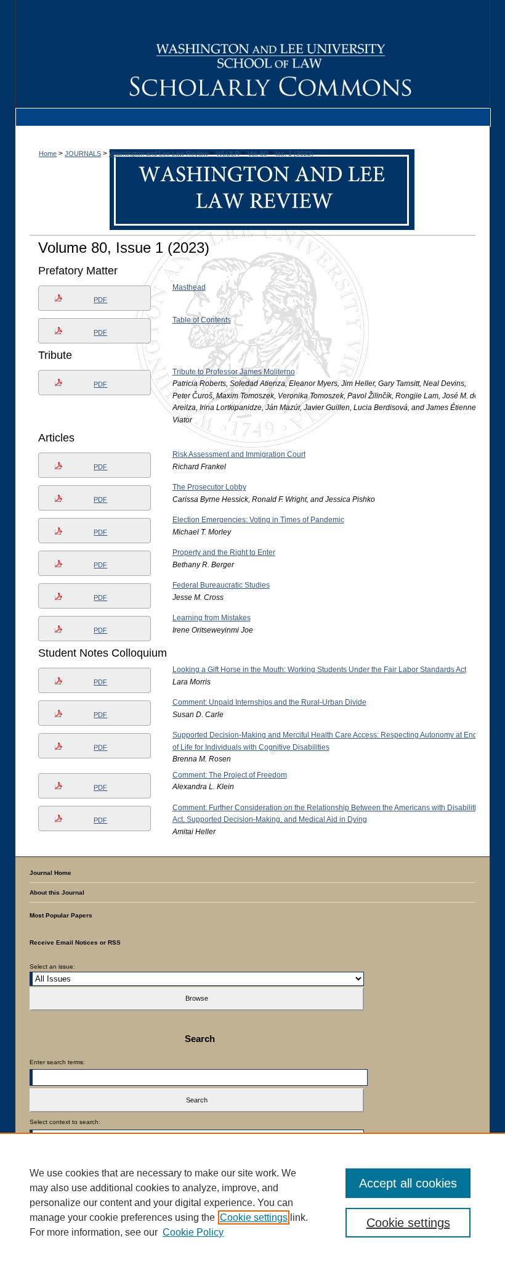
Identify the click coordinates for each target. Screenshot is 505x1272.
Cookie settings (254, 1217)
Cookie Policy (193, 1232)
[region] (252, 1202)
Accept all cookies (408, 1183)
